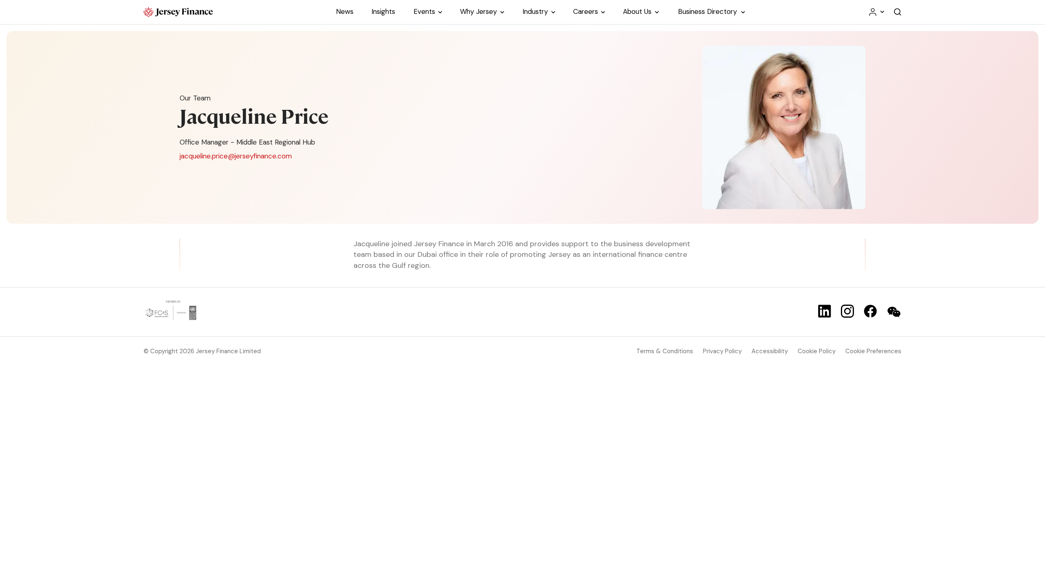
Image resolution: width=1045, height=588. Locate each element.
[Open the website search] (897, 12)
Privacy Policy (722, 351)
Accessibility (770, 351)
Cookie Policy (817, 351)
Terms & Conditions (664, 351)
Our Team (195, 98)
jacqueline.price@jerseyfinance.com (236, 155)
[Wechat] (894, 312)
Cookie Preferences (873, 351)
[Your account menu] (876, 12)
